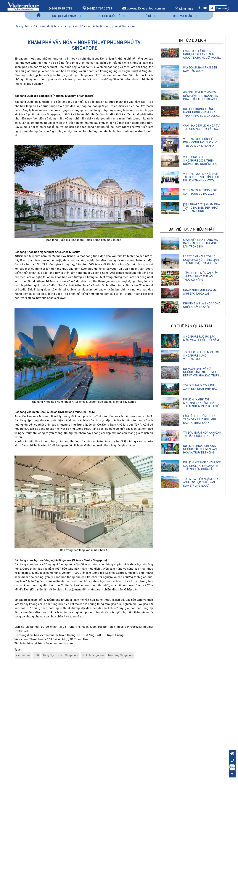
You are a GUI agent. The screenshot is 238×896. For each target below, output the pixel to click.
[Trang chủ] (38, 15)
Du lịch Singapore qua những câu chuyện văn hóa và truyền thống (200, 449)
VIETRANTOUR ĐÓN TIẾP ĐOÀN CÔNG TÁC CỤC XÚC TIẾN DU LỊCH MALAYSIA (200, 142)
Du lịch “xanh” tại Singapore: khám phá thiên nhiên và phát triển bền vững (202, 404)
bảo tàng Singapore (120, 655)
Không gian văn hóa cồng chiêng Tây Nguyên (202, 305)
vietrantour (23, 655)
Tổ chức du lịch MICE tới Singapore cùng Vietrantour (201, 356)
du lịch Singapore (93, 655)
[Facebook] (198, 8)
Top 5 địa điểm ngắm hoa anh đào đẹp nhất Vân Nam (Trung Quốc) (200, 482)
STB (36, 655)
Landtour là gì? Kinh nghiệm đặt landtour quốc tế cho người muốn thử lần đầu (201, 56)
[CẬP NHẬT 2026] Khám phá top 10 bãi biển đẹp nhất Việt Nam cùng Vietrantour (201, 209)
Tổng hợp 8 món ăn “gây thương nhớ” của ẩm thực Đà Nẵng (200, 276)
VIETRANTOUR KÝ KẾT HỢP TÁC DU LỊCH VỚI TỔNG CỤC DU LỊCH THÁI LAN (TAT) (201, 177)
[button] (219, 8)
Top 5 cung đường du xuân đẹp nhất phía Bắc (200, 387)
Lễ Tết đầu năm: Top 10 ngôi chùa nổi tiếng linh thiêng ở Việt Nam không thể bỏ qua (201, 261)
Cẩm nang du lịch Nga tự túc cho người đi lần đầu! (201, 127)
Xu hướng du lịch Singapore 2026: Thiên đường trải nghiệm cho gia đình (200, 162)
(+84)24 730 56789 (99, 8)
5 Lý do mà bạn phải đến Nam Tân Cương (200, 69)
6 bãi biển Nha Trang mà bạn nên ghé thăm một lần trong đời (200, 243)
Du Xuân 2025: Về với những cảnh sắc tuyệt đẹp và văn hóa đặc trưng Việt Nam (202, 374)
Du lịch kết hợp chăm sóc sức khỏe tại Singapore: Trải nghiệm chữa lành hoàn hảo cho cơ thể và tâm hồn (202, 469)
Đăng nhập (185, 8)
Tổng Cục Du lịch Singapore (60, 655)
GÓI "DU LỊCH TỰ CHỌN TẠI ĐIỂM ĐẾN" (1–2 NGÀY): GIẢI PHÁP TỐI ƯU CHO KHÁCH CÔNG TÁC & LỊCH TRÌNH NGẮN (200, 99)
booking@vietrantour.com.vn (146, 8)
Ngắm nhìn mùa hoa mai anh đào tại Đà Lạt (200, 292)
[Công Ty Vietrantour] (23, 6)
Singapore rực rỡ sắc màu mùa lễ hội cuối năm (201, 338)
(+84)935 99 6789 (60, 8)
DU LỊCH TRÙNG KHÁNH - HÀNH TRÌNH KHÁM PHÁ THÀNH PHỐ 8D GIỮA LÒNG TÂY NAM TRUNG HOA (200, 114)
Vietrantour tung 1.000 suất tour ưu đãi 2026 (200, 192)
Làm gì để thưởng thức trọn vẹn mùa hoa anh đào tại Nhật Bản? (199, 419)
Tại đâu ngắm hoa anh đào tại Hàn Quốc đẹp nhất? (202, 434)
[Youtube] (204, 8)
